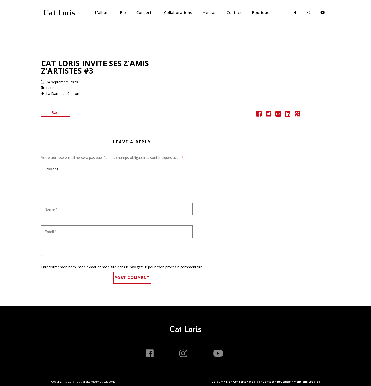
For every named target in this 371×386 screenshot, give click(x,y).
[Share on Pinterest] (297, 114)
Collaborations (178, 12)
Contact (234, 12)
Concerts (145, 12)
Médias (209, 12)
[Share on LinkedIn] (288, 114)
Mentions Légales (307, 381)
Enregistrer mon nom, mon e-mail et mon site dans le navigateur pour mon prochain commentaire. (122, 267)
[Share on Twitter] (268, 114)
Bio (123, 12)
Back (55, 112)
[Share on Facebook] (259, 114)
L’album (102, 12)
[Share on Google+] (278, 114)
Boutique (261, 12)
